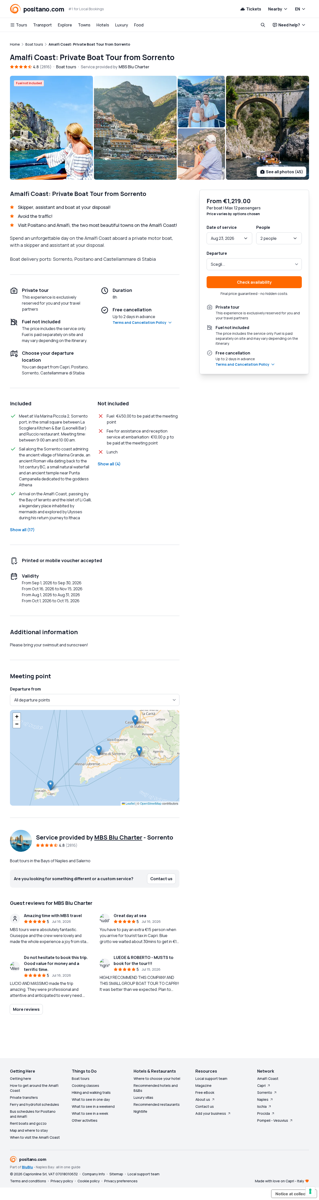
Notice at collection (294, 1193)
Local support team (211, 1078)
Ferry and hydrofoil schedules (34, 1104)
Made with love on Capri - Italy (279, 1181)
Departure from (25, 689)
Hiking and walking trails (91, 1092)
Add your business (210, 1113)
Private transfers (24, 1097)
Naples (262, 1099)
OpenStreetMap (150, 803)
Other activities (84, 1120)
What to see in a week (90, 1113)
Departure (217, 253)
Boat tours (80, 1078)
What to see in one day (91, 1099)
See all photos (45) (284, 171)
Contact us (204, 1106)
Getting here (20, 1078)
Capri (261, 1085)
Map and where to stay (29, 1130)
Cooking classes (85, 1085)
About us (202, 1099)
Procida (263, 1113)
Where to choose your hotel (157, 1078)
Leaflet (130, 803)
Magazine (203, 1085)
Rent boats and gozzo (28, 1123)
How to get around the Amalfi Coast (34, 1088)
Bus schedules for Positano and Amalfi (33, 1114)
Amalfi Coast (267, 1078)
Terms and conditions (28, 1181)
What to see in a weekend (93, 1106)
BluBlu (27, 1167)
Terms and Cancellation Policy (139, 322)
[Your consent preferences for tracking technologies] (310, 1191)
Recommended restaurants (157, 1104)
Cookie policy (89, 1181)
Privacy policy (62, 1181)
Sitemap (116, 1174)
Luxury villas (143, 1097)
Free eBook (204, 1092)
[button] (99, 750)
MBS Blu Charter (118, 837)
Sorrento (264, 1092)
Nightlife (140, 1111)
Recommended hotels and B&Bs (156, 1088)
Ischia (262, 1106)
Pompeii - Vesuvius (272, 1120)
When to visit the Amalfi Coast (35, 1137)
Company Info (93, 1174)
